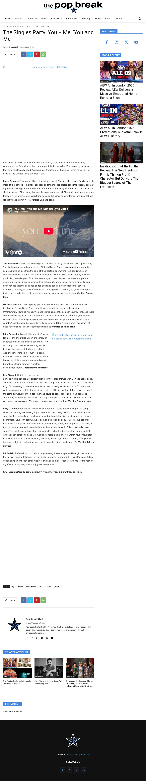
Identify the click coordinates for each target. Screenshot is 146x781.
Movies (103, 162)
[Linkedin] (37, 637)
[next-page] (9, 693)
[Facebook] (24, 54)
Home (5, 26)
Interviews (39, 677)
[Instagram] (32, 637)
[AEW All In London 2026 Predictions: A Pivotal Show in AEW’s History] (121, 114)
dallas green (31, 587)
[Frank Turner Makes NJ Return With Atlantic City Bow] (49, 668)
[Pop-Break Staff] (14, 628)
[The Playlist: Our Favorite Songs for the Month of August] (17, 668)
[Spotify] (42, 637)
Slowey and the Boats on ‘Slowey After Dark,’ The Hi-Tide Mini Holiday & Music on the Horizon (79, 683)
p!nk (40, 587)
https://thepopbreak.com (35, 623)
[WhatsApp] (43, 54)
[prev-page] (5, 693)
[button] (139, 18)
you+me (57, 587)
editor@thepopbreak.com (78, 754)
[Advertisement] (121, 214)
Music (12, 26)
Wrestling (104, 81)
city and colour (17, 587)
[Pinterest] (37, 54)
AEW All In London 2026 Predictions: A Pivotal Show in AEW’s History (121, 132)
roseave (48, 587)
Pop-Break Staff (11, 47)
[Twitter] (30, 54)
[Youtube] (52, 637)
